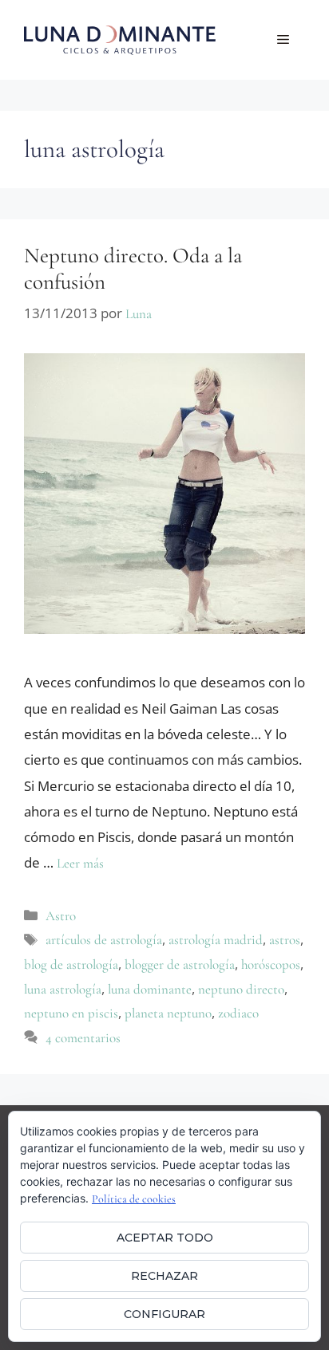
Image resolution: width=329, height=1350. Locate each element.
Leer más (80, 863)
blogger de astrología (180, 964)
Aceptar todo (165, 1237)
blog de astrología (71, 964)
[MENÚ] (283, 40)
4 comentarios (83, 1037)
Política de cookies (134, 1199)
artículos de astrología (104, 939)
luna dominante (150, 989)
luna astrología (62, 989)
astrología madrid (215, 939)
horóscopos (270, 964)
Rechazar (164, 1276)
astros (284, 939)
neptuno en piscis (71, 1013)
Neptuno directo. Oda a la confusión (133, 268)
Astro (61, 915)
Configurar (164, 1314)
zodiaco (238, 1013)
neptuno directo (241, 989)
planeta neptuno (168, 1013)
